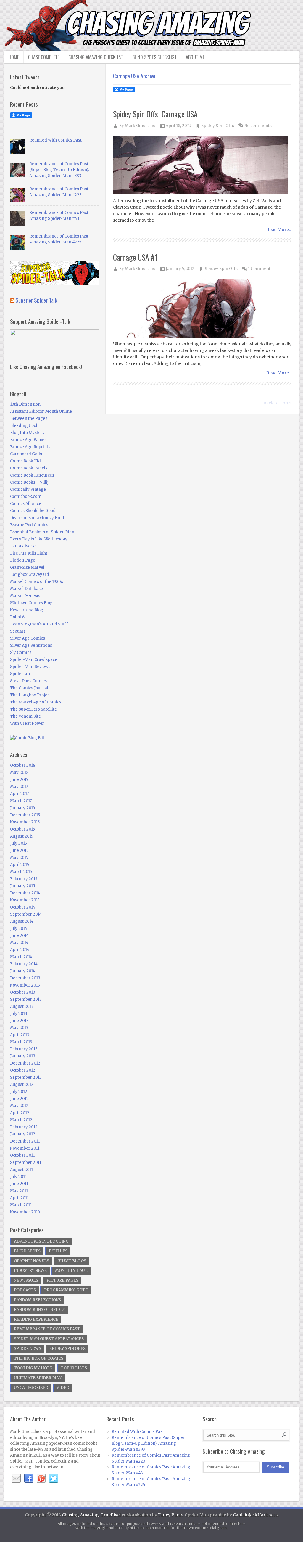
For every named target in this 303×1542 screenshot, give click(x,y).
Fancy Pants (170, 1514)
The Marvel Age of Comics (35, 702)
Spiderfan (20, 673)
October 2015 (22, 829)
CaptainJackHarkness (255, 1514)
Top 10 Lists (74, 1368)
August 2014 (21, 921)
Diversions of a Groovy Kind (37, 517)
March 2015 (21, 871)
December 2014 (25, 893)
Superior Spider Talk (36, 300)
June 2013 (19, 1020)
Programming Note (66, 1290)
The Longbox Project (30, 695)
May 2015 (19, 857)
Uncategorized (31, 1387)
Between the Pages (28, 418)
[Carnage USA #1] (202, 309)
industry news (30, 1270)
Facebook (28, 1478)
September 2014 (26, 914)
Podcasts (25, 1290)
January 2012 (22, 1134)
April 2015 (19, 864)
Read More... (278, 229)
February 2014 (24, 963)
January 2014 (22, 971)
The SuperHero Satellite (33, 709)
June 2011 (19, 1183)
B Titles (58, 1251)
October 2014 (22, 907)
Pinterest (41, 1478)
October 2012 (22, 1070)
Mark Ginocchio (140, 125)
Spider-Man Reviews (30, 666)
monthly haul (71, 1270)
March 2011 (21, 1205)
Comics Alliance (25, 503)
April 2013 (19, 1034)
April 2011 (19, 1197)
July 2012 (18, 1091)
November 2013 (25, 985)
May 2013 (19, 1027)
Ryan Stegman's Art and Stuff (39, 624)
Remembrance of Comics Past (47, 1329)
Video (63, 1387)
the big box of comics (38, 1358)
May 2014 (19, 942)
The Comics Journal (29, 687)
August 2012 (21, 1084)
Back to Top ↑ (277, 403)
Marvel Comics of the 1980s (36, 581)
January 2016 (22, 807)
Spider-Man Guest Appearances (49, 1338)
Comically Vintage (28, 489)
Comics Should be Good (33, 510)
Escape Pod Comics (29, 524)
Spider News (27, 1348)
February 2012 (24, 1127)
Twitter (53, 1478)
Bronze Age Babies (28, 439)
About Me (195, 57)
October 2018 (22, 765)
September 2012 (26, 1077)
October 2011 (22, 1155)
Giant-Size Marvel (27, 567)
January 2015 (22, 885)
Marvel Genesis (25, 595)
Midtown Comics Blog (31, 602)
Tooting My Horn (33, 1368)
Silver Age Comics (27, 638)
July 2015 (18, 843)
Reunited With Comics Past (55, 140)
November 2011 (24, 1148)
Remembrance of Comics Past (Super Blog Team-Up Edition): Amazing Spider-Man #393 (59, 169)
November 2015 (25, 822)
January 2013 (22, 1056)
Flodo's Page (22, 560)
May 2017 (19, 786)
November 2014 (25, 900)
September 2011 (25, 1162)
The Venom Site (25, 716)
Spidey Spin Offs (217, 125)
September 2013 (26, 999)
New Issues (26, 1280)
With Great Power (27, 723)
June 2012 (19, 1098)
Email (16, 1478)
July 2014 (18, 928)
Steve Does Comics (28, 680)
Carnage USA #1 (135, 257)
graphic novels (31, 1260)
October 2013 (22, 992)
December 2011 (25, 1141)
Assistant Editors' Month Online (41, 411)
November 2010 (25, 1212)
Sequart (17, 631)
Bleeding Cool (23, 425)
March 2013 (21, 1041)
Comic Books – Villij (29, 482)
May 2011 (19, 1190)
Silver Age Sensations (31, 645)
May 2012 (19, 1105)
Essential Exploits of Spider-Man (42, 531)
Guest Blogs (71, 1260)
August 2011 (21, 1169)
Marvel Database (26, 588)
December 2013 (25, 978)
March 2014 (21, 956)
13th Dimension (25, 404)
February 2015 (23, 878)
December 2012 (25, 1063)
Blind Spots (27, 1251)
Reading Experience (36, 1319)
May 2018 (19, 772)
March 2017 (21, 800)
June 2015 (19, 850)
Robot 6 (17, 617)
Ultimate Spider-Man (38, 1377)
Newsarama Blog (26, 609)
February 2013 (24, 1049)
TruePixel (111, 1514)
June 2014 (19, 935)
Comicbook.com (25, 496)
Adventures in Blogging (41, 1241)
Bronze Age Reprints (30, 446)
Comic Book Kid (25, 461)
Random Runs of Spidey (39, 1309)
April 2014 (19, 949)
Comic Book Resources (32, 475)
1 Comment (259, 268)
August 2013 (21, 1006)
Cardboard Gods (26, 453)
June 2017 (19, 779)
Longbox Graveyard (29, 574)
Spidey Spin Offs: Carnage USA (155, 114)
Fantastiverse (23, 546)
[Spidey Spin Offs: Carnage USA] (202, 165)
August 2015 (21, 836)
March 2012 (21, 1119)
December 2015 (25, 815)
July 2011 (18, 1176)
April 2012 (19, 1112)
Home (14, 57)
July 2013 (18, 1013)
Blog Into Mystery (27, 432)
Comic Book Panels (28, 468)
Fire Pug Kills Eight (28, 553)
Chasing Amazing (80, 1514)
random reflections (37, 1299)
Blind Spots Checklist (154, 57)
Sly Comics (20, 652)
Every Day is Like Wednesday (38, 539)
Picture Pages (62, 1280)
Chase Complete (43, 57)
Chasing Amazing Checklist (95, 57)
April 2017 (19, 793)
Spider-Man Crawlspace (33, 659)
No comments (258, 125)
